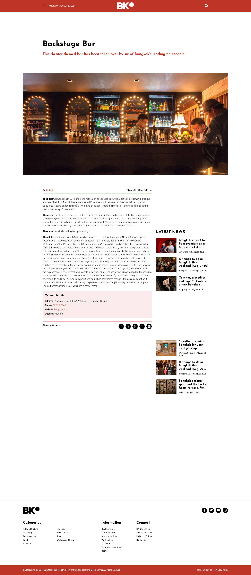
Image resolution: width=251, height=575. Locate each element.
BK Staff (49, 190)
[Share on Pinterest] (135, 326)
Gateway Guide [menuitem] (108, 532)
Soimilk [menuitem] (105, 551)
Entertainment (29, 536)
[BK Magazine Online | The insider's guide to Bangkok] (125, 5)
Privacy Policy (221, 570)
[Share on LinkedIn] (142, 326)
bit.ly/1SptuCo (61, 309)
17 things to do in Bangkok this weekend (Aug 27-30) (193, 262)
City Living (27, 532)
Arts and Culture (30, 529)
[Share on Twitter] (128, 326)
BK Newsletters (143, 529)
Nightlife (27, 543)
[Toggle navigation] (44, 6)
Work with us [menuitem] (107, 540)
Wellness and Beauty (66, 540)
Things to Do (62, 532)
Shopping (61, 529)
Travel (59, 536)
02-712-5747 (59, 305)
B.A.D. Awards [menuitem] (108, 529)
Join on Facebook (144, 532)
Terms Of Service (204, 570)
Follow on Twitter (144, 536)
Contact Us (141, 540)
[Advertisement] (182, 207)
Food (25, 540)
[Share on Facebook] (121, 326)
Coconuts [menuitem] (106, 543)
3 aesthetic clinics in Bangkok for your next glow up (193, 345)
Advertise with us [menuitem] (109, 536)
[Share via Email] (149, 326)
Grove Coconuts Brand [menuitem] (112, 547)
